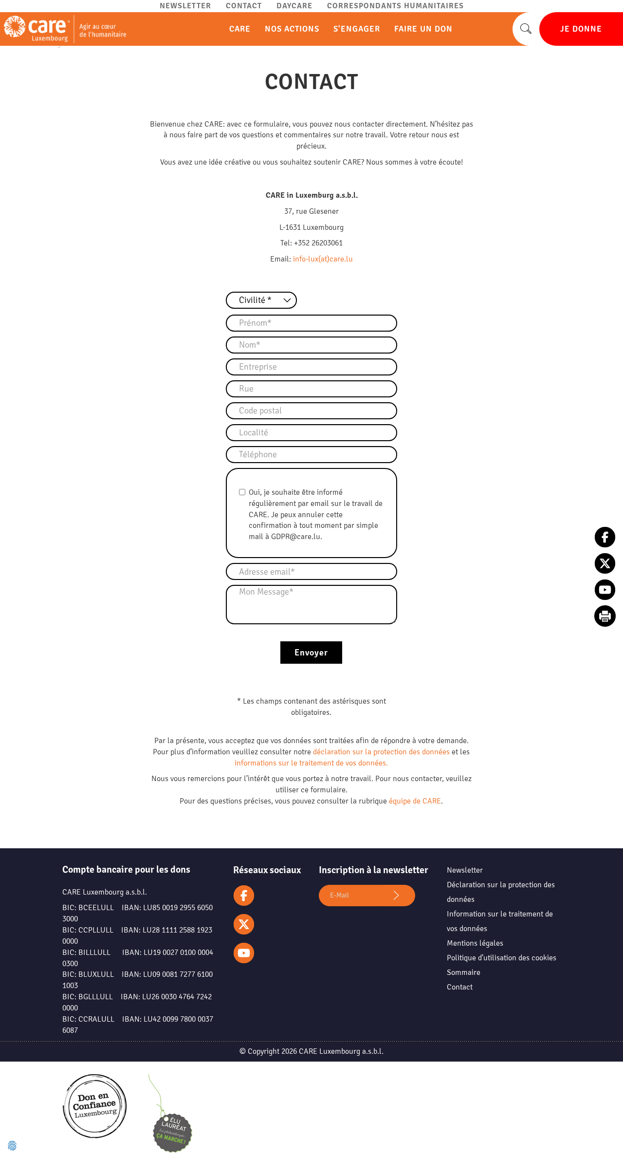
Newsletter (185, 6)
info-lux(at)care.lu (323, 259)
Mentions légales (475, 943)
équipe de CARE (415, 801)
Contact (244, 6)
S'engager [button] (358, 29)
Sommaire (463, 972)
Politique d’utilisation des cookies (501, 958)
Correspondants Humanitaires (395, 6)
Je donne (581, 29)
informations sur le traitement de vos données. (311, 763)
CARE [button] (241, 29)
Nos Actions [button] (293, 29)
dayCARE (294, 6)
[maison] (63, 29)
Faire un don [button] (424, 29)
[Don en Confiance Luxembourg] (94, 1115)
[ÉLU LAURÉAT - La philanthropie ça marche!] (170, 1116)
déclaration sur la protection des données (381, 752)
